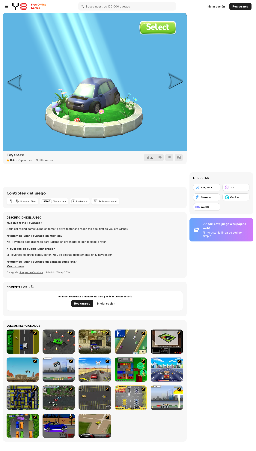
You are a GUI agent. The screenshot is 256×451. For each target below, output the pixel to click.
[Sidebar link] (6, 6)
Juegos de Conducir (31, 272)
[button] (15, 266)
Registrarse (240, 6)
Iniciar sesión (216, 6)
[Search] (82, 6)
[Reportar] (169, 157)
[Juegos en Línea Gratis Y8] (19, 6)
